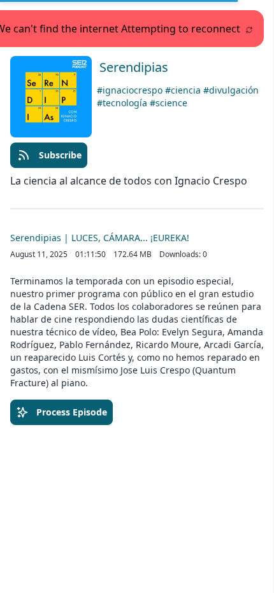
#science (168, 103)
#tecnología (123, 103)
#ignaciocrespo (131, 90)
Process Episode (71, 412)
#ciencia (184, 90)
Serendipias (133, 67)
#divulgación (231, 90)
